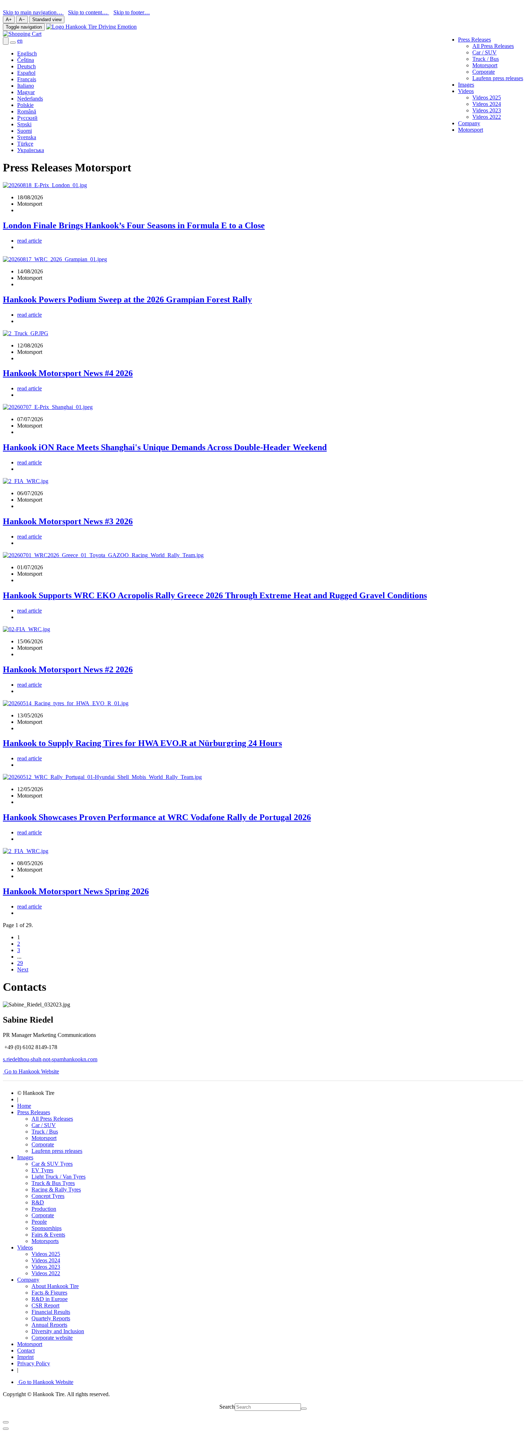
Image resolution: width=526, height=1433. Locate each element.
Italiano (25, 86)
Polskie (25, 105)
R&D (37, 1202)
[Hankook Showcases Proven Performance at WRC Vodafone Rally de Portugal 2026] (102, 777)
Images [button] (25, 1157)
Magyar (26, 92)
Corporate (483, 72)
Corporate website (52, 1338)
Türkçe (25, 144)
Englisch (27, 53)
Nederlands (30, 99)
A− (22, 19)
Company (469, 123)
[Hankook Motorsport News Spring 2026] (25, 851)
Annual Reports (49, 1325)
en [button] (20, 41)
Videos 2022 (486, 117)
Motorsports (45, 1241)
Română (26, 111)
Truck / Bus (485, 59)
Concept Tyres (47, 1196)
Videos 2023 (486, 110)
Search (227, 1407)
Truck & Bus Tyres (53, 1183)
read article (29, 241)
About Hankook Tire (55, 1286)
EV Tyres (42, 1170)
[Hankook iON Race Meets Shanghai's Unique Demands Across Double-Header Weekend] (48, 407)
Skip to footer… (131, 12)
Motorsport (484, 65)
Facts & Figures (49, 1293)
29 (20, 963)
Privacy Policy (33, 1363)
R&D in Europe (49, 1299)
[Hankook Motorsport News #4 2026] (25, 333)
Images (466, 85)
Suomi (24, 131)
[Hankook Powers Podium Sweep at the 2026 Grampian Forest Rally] (55, 259)
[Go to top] (6, 1429)
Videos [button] (466, 91)
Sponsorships (46, 1228)
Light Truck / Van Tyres (58, 1177)
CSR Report (45, 1305)
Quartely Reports (50, 1318)
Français (26, 79)
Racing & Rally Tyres (56, 1189)
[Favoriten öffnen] (13, 43)
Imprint (25, 1357)
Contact (26, 1350)
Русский (27, 118)
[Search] (304, 1409)
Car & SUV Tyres (52, 1164)
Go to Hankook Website (31, 1071)
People (39, 1222)
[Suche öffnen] (6, 41)
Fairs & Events (48, 1235)
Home (24, 1106)
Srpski (24, 124)
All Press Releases (493, 46)
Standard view (47, 19)
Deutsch (26, 66)
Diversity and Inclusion (57, 1331)
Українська (30, 150)
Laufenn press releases (497, 78)
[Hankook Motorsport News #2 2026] (26, 629)
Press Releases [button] (474, 39)
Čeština (25, 60)
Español (26, 73)
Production (43, 1209)
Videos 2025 (486, 97)
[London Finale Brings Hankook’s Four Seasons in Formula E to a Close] (45, 185)
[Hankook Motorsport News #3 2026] (25, 481)
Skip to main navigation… (33, 12)
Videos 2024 (486, 104)
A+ (9, 19)
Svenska (26, 137)
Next (22, 969)
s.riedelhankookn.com (50, 1059)
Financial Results (50, 1312)
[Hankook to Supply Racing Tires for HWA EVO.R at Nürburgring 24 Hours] (65, 703)
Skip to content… (88, 12)
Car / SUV (484, 52)
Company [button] (28, 1280)
